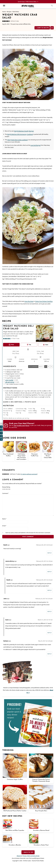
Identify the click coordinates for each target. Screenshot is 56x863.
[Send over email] (1, 439)
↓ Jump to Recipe (42, 28)
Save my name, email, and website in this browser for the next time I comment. (27, 533)
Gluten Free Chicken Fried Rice (44, 301)
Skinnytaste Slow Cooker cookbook (17, 140)
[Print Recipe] (52, 27)
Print (12, 345)
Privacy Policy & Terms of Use (31, 856)
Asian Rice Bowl (29, 301)
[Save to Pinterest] (1, 433)
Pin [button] (30, 345)
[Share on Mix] (1, 436)
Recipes (9, 12)
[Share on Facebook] (1, 426)
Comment (5, 493)
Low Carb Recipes (35, 145)
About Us (19, 856)
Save (46, 345)
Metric (41, 366)
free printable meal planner (21, 425)
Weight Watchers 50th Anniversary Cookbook (20, 134)
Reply (50, 553)
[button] (3, 21)
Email (4, 526)
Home (4, 12)
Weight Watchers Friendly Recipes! (24, 131)
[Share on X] (1, 430)
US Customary (33, 366)
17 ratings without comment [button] (29, 474)
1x (45, 366)
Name (4, 519)
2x (48, 366)
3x (51, 366)
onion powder (9, 380)
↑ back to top (28, 852)
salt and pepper (9, 382)
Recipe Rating (6, 487)
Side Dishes (15, 12)
